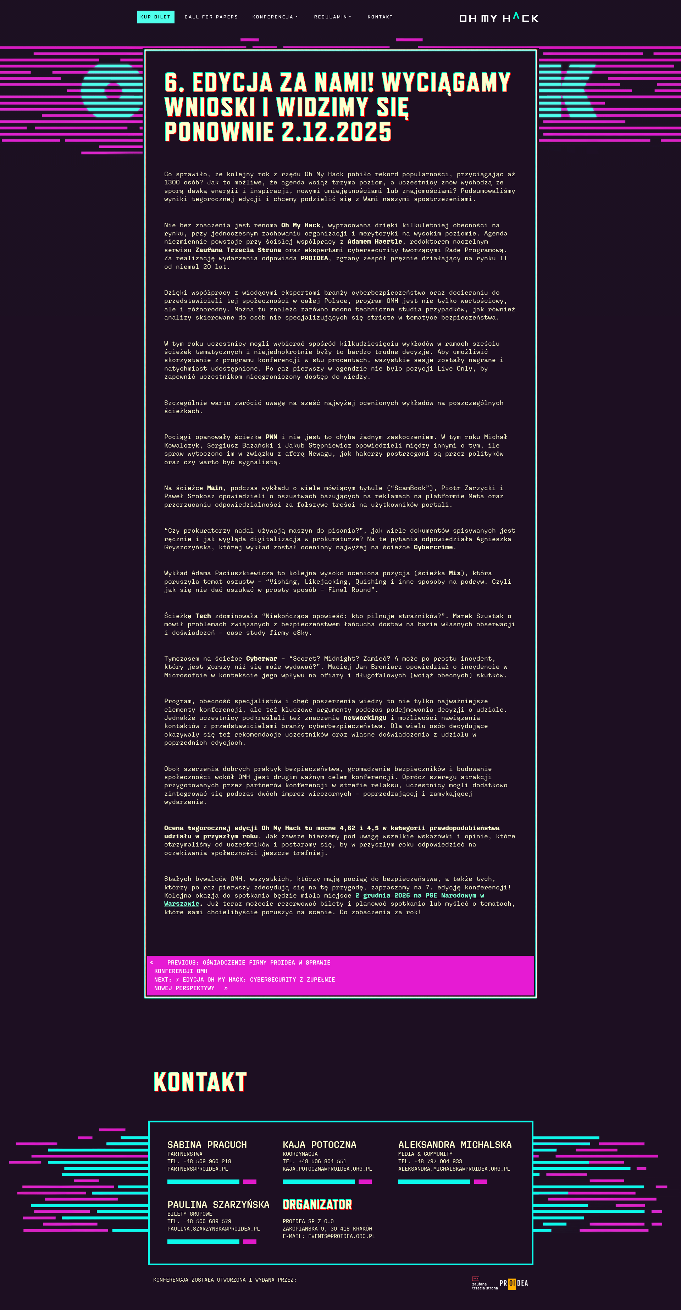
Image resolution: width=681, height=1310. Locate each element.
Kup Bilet (155, 17)
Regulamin (331, 17)
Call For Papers (212, 17)
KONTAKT (380, 17)
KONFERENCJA (273, 17)
